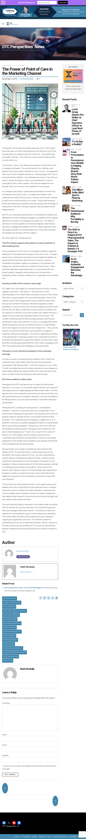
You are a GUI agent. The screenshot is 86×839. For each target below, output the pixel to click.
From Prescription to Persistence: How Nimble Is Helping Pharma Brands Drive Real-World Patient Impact (77, 167)
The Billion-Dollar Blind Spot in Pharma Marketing (77, 195)
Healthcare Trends (9, 619)
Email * (4, 745)
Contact (16, 836)
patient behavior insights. (12, 631)
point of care (7, 660)
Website (5, 756)
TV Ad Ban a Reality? (77, 143)
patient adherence (9, 627)
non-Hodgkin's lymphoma (11, 623)
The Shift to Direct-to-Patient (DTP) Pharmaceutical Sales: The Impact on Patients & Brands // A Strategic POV (76, 240)
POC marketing (13, 656)
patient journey (8, 644)
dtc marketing (21, 611)
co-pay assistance (9, 606)
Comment (6, 703)
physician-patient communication (14, 652)
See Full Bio (25, 572)
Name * (5, 735)
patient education (9, 635)
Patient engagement (10, 640)
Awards (34, 836)
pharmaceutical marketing (12, 648)
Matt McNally (22, 551)
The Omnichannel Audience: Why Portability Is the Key (77, 215)
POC (4, 656)
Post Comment (10, 774)
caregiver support (9, 598)
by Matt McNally (27, 79)
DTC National (25, 836)
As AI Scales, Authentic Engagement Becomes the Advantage (77, 267)
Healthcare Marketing (11, 615)
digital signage (8, 611)
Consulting (72, 836)
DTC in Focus (8, 65)
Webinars (42, 836)
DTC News (20, 65)
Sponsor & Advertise (60, 836)
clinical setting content (11, 602)
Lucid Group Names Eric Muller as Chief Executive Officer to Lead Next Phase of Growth (78, 121)
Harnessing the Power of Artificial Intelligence (24, 588)
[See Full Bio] (32, 572)
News (49, 836)
